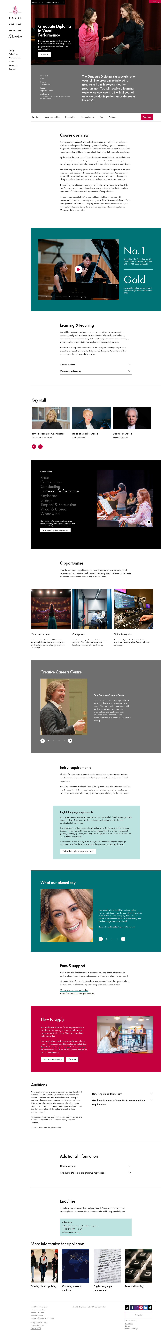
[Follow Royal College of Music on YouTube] (141, 1308)
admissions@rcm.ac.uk (71, 1232)
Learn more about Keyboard (51, 530)
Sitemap (127, 1326)
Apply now (44, 54)
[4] (64, 741)
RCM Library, (100, 573)
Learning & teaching (52, 117)
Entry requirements (87, 117)
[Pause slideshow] (149, 522)
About (11, 61)
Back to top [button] (148, 1327)
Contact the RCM (37, 1325)
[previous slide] (34, 446)
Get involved (14, 57)
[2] (54, 741)
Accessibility (129, 1323)
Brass (44, 477)
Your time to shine (40, 634)
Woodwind (50, 513)
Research (13, 65)
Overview (35, 117)
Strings (46, 500)
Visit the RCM (36, 1328)
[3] (59, 741)
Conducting (50, 486)
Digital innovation (123, 634)
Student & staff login (131, 1329)
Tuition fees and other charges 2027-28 (77, 993)
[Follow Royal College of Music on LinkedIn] (145, 1308)
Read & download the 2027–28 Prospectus (89, 1307)
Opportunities (70, 117)
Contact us (72, 1059)
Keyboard (49, 495)
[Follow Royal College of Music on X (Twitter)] (127, 1308)
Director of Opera (122, 433)
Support (12, 69)
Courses (34, 2)
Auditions (112, 117)
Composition (51, 482)
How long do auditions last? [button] (107, 1093)
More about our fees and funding (74, 990)
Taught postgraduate (52, 2)
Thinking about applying (43, 1286)
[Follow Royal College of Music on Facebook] (132, 1308)
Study (11, 50)
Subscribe (138, 1315)
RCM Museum (115, 573)
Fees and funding (134, 1286)
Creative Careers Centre (95, 576)
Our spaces (78, 634)
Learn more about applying (53, 1059)
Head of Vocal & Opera (85, 433)
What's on (13, 54)
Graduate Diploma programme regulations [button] (83, 1172)
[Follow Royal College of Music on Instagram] (136, 1308)
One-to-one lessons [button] (70, 371)
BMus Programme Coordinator (48, 433)
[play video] (78, 269)
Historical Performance (59, 491)
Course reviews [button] (68, 1166)
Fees (101, 117)
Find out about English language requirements (78, 851)
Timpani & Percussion (58, 504)
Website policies (130, 1321)
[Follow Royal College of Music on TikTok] (150, 1308)
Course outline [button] (67, 364)
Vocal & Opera (53, 509)
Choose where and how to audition (46, 1127)
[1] (48, 741)
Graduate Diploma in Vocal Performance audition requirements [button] (118, 1102)
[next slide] (40, 446)
